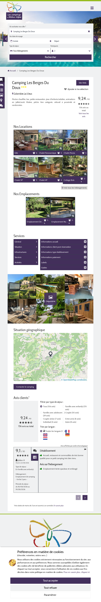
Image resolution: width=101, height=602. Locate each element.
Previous (6, 39)
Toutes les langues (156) (55, 431)
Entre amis (73, 419)
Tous (49, 406)
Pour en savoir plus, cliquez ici (77, 572)
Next (95, 39)
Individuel (50, 422)
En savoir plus (58, 505)
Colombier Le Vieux (22, 93)
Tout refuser (50, 587)
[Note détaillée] (34, 457)
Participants (54, 46)
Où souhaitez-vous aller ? (17, 26)
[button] (50, 354)
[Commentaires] (34, 450)
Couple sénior (52, 419)
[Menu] (92, 8)
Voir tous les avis (84, 115)
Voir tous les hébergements (75, 187)
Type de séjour (14, 46)
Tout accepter (50, 580)
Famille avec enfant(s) (76, 408)
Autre (70, 422)
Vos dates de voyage (16, 36)
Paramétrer (50, 594)
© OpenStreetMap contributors (74, 379)
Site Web (82, 83)
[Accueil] (14, 7)
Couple (72, 412)
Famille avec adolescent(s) (54, 414)
